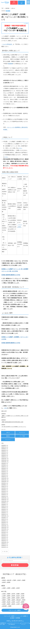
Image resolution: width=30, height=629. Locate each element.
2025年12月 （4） (5, 458)
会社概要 (12, 618)
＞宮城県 (18, 593)
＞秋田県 (22, 593)
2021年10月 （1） (5, 528)
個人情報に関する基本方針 (17, 620)
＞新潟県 (13, 595)
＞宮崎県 (22, 604)
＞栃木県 (4, 582)
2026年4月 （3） (4, 451)
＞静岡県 (22, 597)
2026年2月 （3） (4, 455)
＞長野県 (13, 597)
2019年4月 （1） (4, 545)
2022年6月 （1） (4, 520)
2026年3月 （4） (4, 453)
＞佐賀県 (4, 604)
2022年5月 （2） (4, 522)
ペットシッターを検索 (21, 616)
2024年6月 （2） (4, 488)
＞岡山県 (8, 601)
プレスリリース (22, 432)
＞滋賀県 (13, 599)
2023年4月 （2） (4, 510)
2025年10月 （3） (5, 461)
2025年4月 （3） (4, 471)
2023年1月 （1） (4, 514)
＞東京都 (4, 580)
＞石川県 (22, 595)
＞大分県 (18, 604)
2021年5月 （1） (4, 533)
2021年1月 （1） (4, 540)
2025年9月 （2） (4, 463)
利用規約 (8, 620)
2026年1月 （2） (4, 456)
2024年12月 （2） (5, 478)
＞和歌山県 (18, 599)
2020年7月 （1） (4, 543)
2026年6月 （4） (4, 448)
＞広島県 (13, 601)
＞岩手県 (13, 593)
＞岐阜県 (18, 597)
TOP (2, 8)
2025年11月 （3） (5, 460)
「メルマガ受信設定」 (7, 44)
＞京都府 (13, 588)
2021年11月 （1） (5, 527)
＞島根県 (4, 601)
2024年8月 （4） (4, 484)
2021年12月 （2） (5, 525)
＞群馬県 (8, 582)
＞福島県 (8, 595)
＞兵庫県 (8, 588)
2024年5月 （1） (4, 489)
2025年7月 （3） (4, 466)
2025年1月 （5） (4, 476)
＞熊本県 (13, 604)
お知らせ (13, 8)
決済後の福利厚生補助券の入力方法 (10, 274)
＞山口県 (18, 601)
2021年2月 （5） (4, 538)
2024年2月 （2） (4, 494)
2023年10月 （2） (5, 501)
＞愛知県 (4, 599)
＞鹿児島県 (4, 606)
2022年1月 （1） (4, 524)
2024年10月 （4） (5, 481)
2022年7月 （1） (4, 519)
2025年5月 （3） (4, 469)
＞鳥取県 (23, 599)
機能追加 (8, 436)
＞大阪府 (4, 588)
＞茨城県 (23, 580)
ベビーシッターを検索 (9, 616)
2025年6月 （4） (4, 468)
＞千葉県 (14, 580)
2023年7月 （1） (4, 506)
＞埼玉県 (19, 580)
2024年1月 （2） (4, 496)
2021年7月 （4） (4, 530)
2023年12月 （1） (5, 497)
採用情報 (18, 618)
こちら (20, 148)
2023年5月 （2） (4, 509)
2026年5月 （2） (4, 450)
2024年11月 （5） (5, 479)
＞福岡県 (22, 601)
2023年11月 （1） (5, 499)
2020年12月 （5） (5, 542)
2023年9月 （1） (4, 502)
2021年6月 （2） (4, 532)
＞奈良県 (18, 588)
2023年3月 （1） (4, 512)
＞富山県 (18, 595)
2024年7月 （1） (4, 486)
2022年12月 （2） (5, 515)
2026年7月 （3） (4, 447)
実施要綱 (10, 63)
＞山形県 (4, 595)
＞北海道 (4, 593)
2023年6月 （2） (4, 507)
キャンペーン (8, 439)
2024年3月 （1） (4, 492)
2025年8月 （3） (4, 465)
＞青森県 (8, 593)
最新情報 (7, 8)
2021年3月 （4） (4, 537)
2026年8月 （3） (4, 445)
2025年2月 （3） (4, 474)
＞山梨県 (8, 597)
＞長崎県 (8, 604)
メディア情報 (22, 436)
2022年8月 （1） (4, 517)
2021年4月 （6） (4, 535)
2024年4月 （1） (4, 491)
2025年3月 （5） (4, 473)
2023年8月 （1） (4, 504)
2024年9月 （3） (4, 483)
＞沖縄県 (9, 606)
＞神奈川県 (8, 580)
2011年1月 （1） (4, 547)
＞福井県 (4, 597)
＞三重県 (8, 599)
